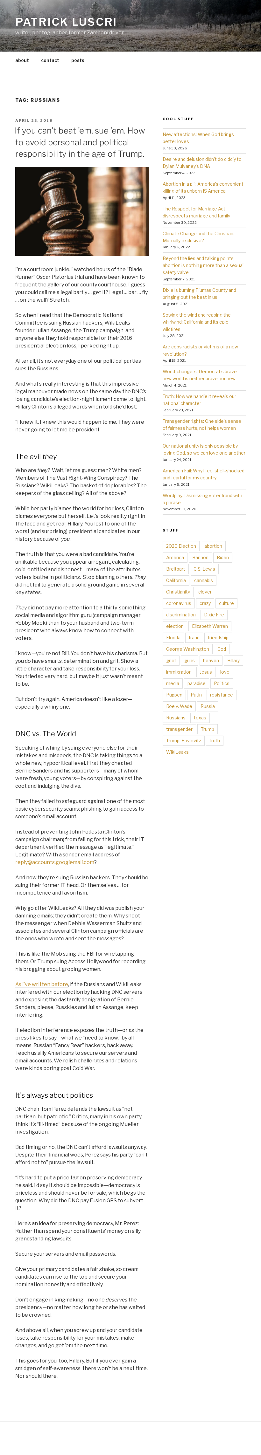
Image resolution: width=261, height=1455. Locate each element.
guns (189, 660)
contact (50, 60)
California (176, 580)
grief (171, 660)
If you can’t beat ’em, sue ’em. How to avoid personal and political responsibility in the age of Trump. (80, 142)
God (221, 649)
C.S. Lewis (204, 569)
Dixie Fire (214, 614)
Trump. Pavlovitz (183, 740)
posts (77, 60)
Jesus (206, 672)
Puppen (174, 694)
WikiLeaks (177, 752)
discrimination (181, 614)
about (22, 60)
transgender (179, 729)
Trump (207, 729)
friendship (218, 637)
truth (214, 740)
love (224, 672)
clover (205, 591)
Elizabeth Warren (210, 626)
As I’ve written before (41, 984)
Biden (223, 557)
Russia (208, 706)
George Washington (187, 649)
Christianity (178, 591)
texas (200, 717)
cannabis (203, 580)
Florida (173, 637)
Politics (221, 683)
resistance (221, 694)
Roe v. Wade (179, 706)
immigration (179, 672)
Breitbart (175, 569)
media (172, 683)
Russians (176, 717)
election (175, 626)
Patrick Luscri (66, 21)
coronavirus (178, 603)
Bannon (200, 557)
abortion (213, 546)
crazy (205, 603)
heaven (211, 660)
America (175, 557)
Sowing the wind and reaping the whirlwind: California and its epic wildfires (197, 322)
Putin (196, 694)
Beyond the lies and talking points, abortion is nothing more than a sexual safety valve (203, 265)
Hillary (233, 660)
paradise (196, 683)
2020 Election (181, 546)
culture (226, 603)
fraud (194, 637)
